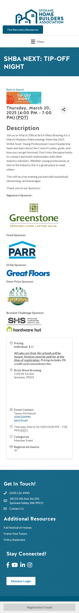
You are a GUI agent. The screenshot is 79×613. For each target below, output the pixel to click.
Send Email (21, 420)
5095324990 (22, 416)
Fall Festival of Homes (18, 527)
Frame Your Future (15, 533)
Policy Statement (14, 539)
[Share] (63, 110)
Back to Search (15, 89)
